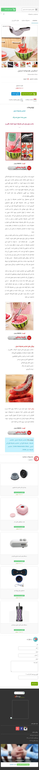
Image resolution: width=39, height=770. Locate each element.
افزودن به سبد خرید (27, 93)
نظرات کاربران (15, 20)
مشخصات (34, 20)
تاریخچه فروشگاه (34, 735)
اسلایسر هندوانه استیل (20, 440)
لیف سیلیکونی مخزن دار (19, 522)
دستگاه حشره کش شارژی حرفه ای (19, 625)
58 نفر (14, 93)
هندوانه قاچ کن (24, 443)
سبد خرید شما (8, 9)
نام (37, 644)
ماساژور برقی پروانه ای (19, 590)
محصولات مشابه (26, 20)
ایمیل (37, 651)
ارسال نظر (34, 683)
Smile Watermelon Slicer (21, 446)
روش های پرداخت (33, 740)
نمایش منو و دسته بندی (28, 9)
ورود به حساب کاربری (23, 764)
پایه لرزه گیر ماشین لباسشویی (19, 487)
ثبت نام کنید (13, 764)
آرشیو (30, 459)
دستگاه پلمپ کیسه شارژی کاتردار (19, 556)
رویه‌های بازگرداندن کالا (32, 738)
